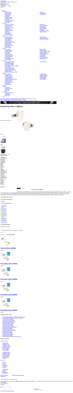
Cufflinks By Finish (6, 347)
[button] (36, 187)
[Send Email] (3, 390)
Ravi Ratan (13, 100)
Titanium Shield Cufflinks (7, 328)
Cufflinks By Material (7, 346)
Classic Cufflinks (6, 98)
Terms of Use (5, 373)
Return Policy (5, 372)
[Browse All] (2, 5)
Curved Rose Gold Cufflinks (8, 324)
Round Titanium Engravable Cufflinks (10, 327)
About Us (4, 362)
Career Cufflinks (6, 356)
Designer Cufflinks (6, 100)
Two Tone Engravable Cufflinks (8, 320)
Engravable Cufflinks (14, 98)
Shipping (4, 367)
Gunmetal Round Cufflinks (8, 335)
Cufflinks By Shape (6, 354)
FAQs (4, 363)
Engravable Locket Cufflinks (8, 263)
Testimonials (5, 366)
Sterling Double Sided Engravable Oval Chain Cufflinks (13, 317)
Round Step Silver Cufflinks (8, 332)
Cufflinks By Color (6, 345)
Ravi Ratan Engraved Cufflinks (20, 100)
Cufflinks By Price (6, 99)
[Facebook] (22, 375)
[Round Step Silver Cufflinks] (22, 120)
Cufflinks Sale (5, 342)
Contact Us (5, 364)
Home (1, 98)
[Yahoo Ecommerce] (4, 375)
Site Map (4, 370)
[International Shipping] (4, 4)
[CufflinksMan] (3, 0)
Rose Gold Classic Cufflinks (8, 325)
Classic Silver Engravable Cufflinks (9, 330)
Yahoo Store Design (4, 381)
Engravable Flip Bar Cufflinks (8, 329)
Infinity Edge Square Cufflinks (8, 322)
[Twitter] (18, 375)
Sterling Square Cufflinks (7, 331)
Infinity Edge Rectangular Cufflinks (9, 321)
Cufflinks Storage (6, 357)
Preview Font (4, 206)
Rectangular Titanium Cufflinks (8, 326)
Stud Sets (4, 358)
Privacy (4, 371)
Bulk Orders (5, 365)
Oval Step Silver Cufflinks (8, 248)
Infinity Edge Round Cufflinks (8, 323)
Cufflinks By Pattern (6, 353)
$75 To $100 (12, 99)
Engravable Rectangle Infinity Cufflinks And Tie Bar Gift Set (14, 316)
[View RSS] (14, 375)
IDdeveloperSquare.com (20, 381)
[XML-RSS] (2, 376)
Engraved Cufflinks (21, 98)
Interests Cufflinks (6, 348)
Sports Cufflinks (6, 349)
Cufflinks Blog (5, 369)
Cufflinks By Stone (6, 352)
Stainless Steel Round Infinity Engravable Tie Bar (12, 336)
